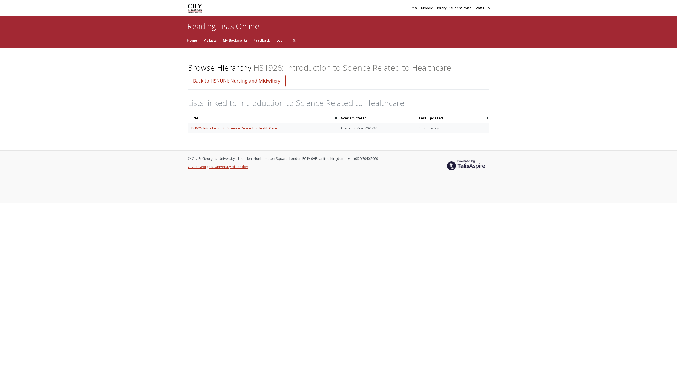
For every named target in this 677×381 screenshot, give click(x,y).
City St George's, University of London (218, 166)
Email (414, 8)
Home (192, 40)
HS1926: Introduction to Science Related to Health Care (233, 128)
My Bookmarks (235, 40)
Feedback (262, 40)
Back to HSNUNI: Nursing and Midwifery (236, 81)
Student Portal (461, 8)
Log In (281, 40)
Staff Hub (482, 8)
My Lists (210, 40)
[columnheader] (263, 118)
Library (441, 8)
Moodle (427, 8)
